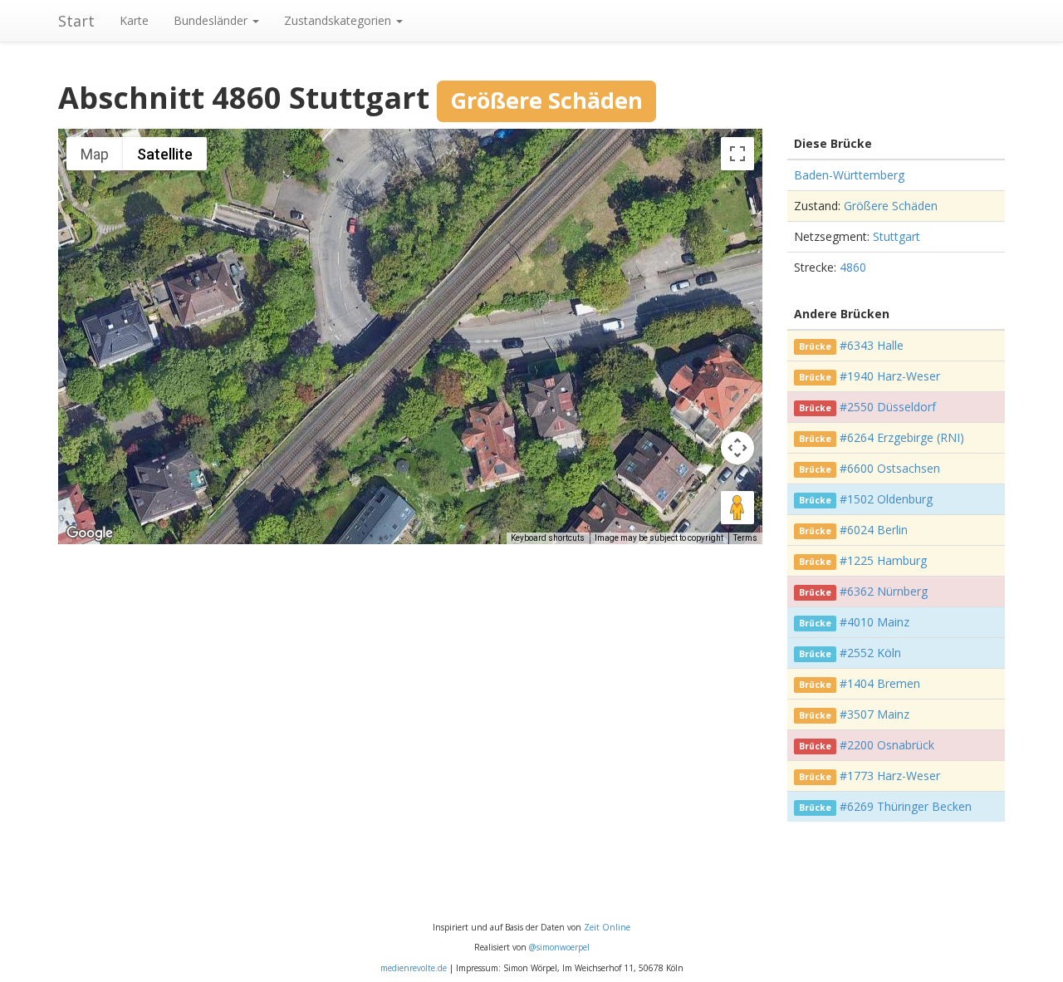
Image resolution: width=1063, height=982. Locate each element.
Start (76, 21)
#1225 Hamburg (883, 560)
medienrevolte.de (413, 968)
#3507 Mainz (874, 714)
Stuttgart (896, 236)
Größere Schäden (891, 206)
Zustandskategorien (339, 20)
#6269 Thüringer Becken (906, 806)
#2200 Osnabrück (887, 745)
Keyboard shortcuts (548, 538)
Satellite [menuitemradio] (165, 154)
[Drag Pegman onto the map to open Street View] (737, 507)
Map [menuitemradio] (95, 154)
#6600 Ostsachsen (890, 468)
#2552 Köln (870, 652)
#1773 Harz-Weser (890, 775)
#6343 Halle (872, 345)
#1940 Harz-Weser (890, 376)
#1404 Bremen (880, 683)
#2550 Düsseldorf (888, 407)
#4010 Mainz (874, 622)
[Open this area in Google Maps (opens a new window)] (89, 533)
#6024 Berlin (874, 530)
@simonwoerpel (559, 947)
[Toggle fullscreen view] (737, 153)
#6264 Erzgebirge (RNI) (902, 437)
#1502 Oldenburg (886, 499)
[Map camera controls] (737, 447)
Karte (134, 20)
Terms (745, 538)
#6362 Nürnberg (884, 591)
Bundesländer (212, 20)
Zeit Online (607, 927)
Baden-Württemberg (849, 175)
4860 (853, 267)
